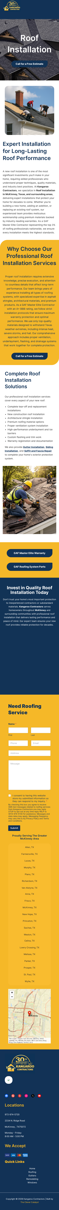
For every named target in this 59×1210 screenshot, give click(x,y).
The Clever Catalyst (29, 1202)
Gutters (32, 1175)
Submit (14, 828)
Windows (32, 1182)
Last (33, 735)
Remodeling (32, 1179)
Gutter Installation (33, 447)
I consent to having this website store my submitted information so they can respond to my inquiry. (30, 798)
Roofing (32, 1172)
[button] (29, 1013)
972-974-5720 (12, 1114)
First (10, 735)
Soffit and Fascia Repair (38, 451)
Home (32, 1168)
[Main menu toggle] (9, 16)
